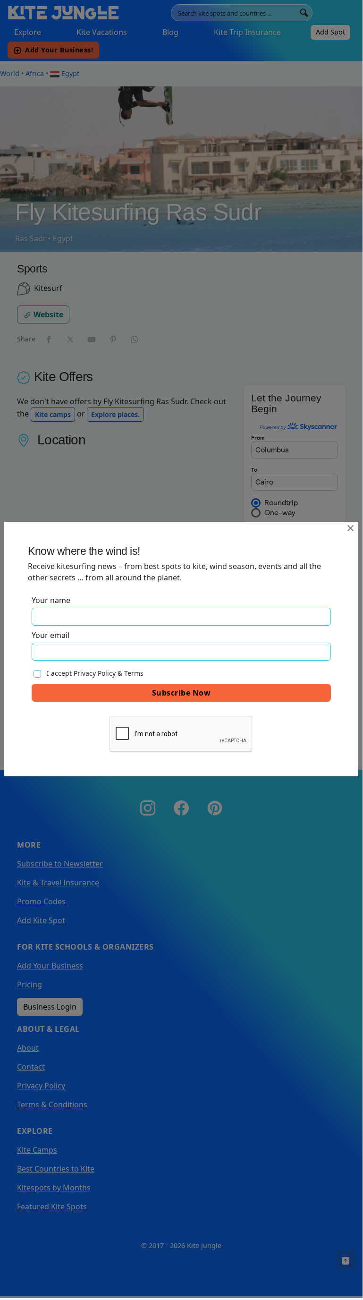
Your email (50, 635)
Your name (51, 600)
